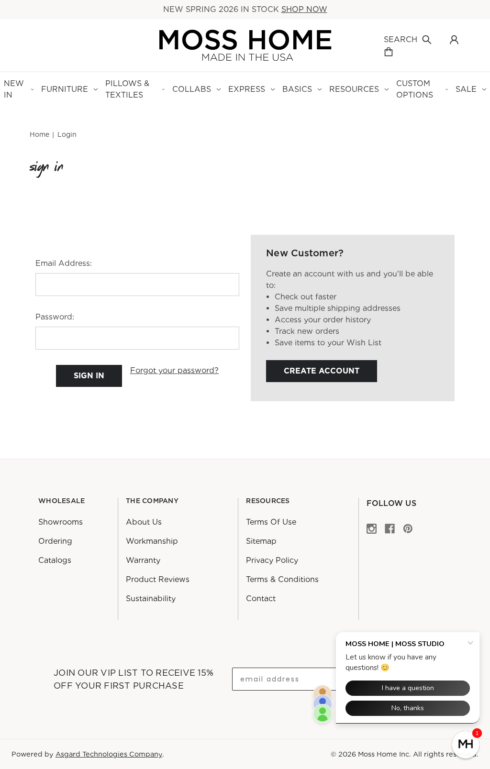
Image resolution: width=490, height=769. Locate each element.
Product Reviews (157, 579)
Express (246, 89)
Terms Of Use (271, 522)
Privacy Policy (272, 560)
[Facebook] (390, 528)
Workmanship (152, 541)
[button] (465, 744)
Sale (466, 89)
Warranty (143, 560)
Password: (54, 316)
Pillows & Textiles (127, 89)
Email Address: (63, 263)
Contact (261, 598)
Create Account (321, 370)
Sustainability (151, 598)
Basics (297, 89)
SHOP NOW (304, 9)
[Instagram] (372, 528)
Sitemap (261, 541)
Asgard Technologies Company (109, 754)
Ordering (55, 541)
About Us (144, 522)
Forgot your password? (174, 370)
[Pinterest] (408, 528)
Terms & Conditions (282, 579)
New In (14, 89)
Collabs (191, 89)
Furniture (64, 89)
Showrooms (60, 522)
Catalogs (54, 560)
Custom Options (414, 89)
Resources (354, 89)
